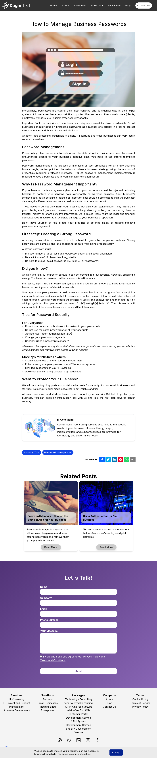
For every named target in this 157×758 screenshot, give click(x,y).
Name (43, 586)
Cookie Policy (140, 699)
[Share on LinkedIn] (114, 459)
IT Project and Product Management (16, 704)
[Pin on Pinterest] (120, 459)
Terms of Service (140, 703)
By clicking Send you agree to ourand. (72, 658)
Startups (48, 699)
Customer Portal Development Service (78, 715)
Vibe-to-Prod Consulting (78, 703)
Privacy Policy (91, 656)
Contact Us (143, 5)
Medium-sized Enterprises (48, 708)
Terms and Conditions (52, 660)
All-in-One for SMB (78, 710)
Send (78, 671)
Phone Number (49, 619)
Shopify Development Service (78, 730)
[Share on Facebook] (102, 459)
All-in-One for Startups (78, 706)
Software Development (16, 710)
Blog (127, 5)
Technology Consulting (78, 699)
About (65, 5)
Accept (116, 752)
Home (53, 5)
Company (46, 597)
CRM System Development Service (78, 723)
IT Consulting (16, 699)
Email (43, 608)
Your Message (49, 630)
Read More (50, 547)
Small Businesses (48, 703)
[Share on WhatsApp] (126, 459)
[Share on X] (108, 459)
